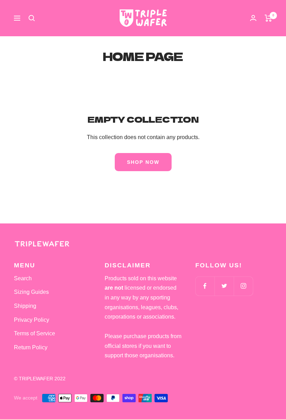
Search (23, 278)
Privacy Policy (31, 320)
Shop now (143, 162)
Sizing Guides (31, 292)
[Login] (253, 18)
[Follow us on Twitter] (224, 286)
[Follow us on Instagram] (243, 286)
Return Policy (30, 347)
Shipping (25, 306)
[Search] (32, 18)
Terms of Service (34, 333)
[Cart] (268, 18)
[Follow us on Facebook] (204, 286)
